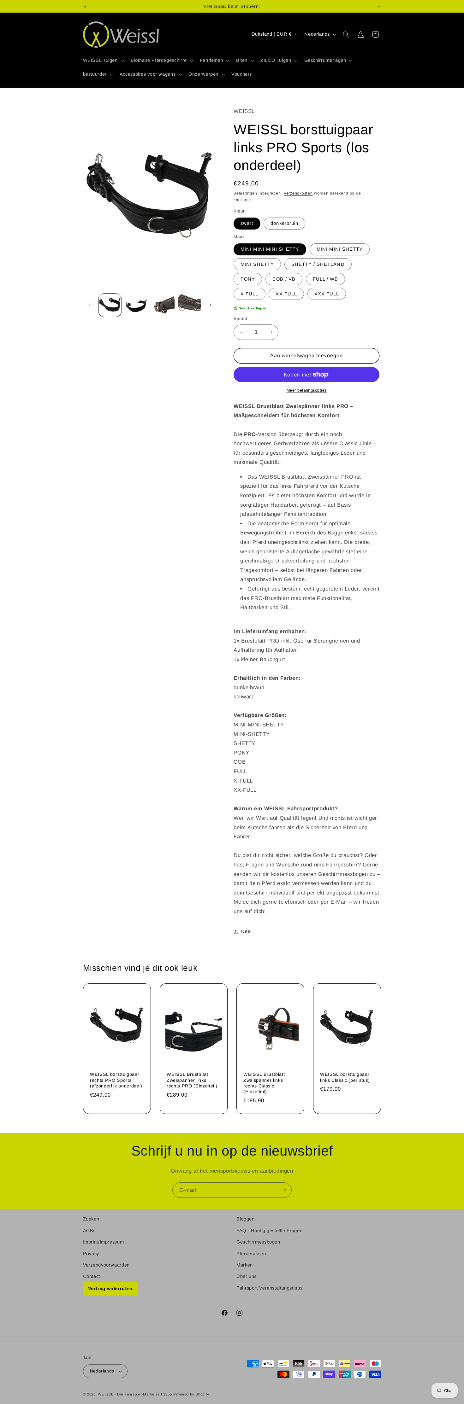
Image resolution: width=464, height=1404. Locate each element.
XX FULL (286, 293)
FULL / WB (325, 279)
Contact (91, 1276)
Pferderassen (251, 1253)
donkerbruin (284, 223)
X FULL (249, 293)
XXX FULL (326, 293)
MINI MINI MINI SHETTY (270, 249)
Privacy (91, 1253)
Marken (244, 1264)
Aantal (240, 319)
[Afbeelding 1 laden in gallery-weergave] (110, 305)
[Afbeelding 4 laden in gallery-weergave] (189, 305)
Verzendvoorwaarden (106, 1264)
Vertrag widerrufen (110, 1288)
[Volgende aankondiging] (379, 6)
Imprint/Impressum (103, 1241)
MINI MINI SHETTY (340, 249)
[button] (103, 60)
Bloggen (245, 1218)
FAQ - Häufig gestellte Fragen (269, 1230)
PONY (248, 279)
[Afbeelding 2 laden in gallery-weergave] (136, 305)
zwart (247, 223)
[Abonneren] (284, 1190)
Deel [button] (246, 931)
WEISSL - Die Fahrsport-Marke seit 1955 (135, 1394)
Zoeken (91, 1218)
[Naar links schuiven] (90, 305)
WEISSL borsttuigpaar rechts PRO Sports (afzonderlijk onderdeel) (116, 1080)
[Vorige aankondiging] (85, 6)
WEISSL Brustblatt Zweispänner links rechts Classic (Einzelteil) (264, 1083)
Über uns (246, 1276)
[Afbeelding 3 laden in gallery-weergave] (162, 305)
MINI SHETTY (257, 264)
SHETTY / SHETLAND (318, 264)
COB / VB (283, 279)
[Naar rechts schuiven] (210, 305)
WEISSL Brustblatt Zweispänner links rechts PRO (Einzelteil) (192, 1080)
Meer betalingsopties (307, 390)
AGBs (89, 1230)
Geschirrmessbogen (258, 1241)
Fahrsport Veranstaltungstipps (269, 1287)
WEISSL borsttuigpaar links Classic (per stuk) (345, 1077)
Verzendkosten (298, 193)
